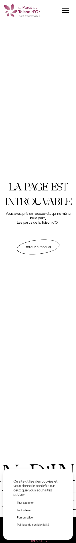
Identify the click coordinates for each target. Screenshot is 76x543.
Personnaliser (25, 517)
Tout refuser (24, 510)
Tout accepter (25, 502)
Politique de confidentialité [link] (33, 524)
